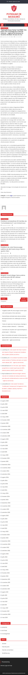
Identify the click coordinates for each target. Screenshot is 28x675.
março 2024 (5, 493)
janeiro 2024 (5, 499)
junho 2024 (5, 483)
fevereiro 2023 (6, 534)
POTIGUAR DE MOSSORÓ (14, 15)
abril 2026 (4, 413)
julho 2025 (4, 442)
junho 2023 (5, 522)
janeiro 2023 (5, 538)
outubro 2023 (5, 509)
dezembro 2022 (6, 541)
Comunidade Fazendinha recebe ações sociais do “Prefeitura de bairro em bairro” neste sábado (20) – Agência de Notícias (14, 360)
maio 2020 (5, 617)
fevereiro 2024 (6, 496)
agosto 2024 (5, 477)
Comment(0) (18, 37)
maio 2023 (5, 525)
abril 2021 (4, 605)
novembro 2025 (6, 429)
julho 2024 (4, 480)
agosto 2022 (5, 554)
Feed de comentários (7, 650)
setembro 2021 (6, 589)
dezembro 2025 (6, 426)
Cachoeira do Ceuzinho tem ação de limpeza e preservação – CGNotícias (14, 331)
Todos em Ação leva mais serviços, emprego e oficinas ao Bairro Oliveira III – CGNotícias (14, 325)
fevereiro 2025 (6, 458)
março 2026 (5, 417)
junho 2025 (5, 445)
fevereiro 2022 (6, 573)
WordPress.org (5, 653)
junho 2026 (5, 407)
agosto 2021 (5, 592)
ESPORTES (4, 627)
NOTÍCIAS (4, 630)
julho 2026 (4, 404)
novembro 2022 (6, 544)
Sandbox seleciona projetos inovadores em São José (24, 299)
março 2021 (5, 608)
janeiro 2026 (5, 423)
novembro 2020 (6, 614)
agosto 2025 (5, 439)
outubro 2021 (5, 585)
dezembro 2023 (6, 503)
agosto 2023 (5, 515)
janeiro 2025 (5, 461)
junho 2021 (4, 598)
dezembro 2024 (6, 464)
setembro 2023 (6, 512)
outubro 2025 (5, 432)
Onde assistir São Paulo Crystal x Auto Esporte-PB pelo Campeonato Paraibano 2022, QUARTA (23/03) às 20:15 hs (14, 352)
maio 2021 (4, 601)
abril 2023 (4, 528)
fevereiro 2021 (5, 611)
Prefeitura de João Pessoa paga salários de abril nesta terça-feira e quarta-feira (13, 249)
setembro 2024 (6, 474)
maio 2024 (5, 487)
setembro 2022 (6, 550)
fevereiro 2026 (6, 420)
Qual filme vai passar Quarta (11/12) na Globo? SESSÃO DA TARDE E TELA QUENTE (5, 299)
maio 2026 (5, 410)
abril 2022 (4, 566)
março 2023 (5, 531)
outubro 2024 (5, 471)
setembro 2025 (6, 436)
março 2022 (5, 569)
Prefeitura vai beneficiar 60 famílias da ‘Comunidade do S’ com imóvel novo (14, 222)
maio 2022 (5, 563)
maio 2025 (5, 448)
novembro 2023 (6, 506)
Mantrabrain (22, 673)
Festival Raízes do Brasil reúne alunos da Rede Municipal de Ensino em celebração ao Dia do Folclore (14, 318)
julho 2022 (4, 557)
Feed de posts (5, 647)
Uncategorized (4, 28)
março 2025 (5, 455)
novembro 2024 (6, 468)
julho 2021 (4, 595)
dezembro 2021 (6, 579)
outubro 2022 (5, 547)
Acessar (4, 643)
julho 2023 (4, 518)
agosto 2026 (5, 401)
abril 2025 (4, 452)
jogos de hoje (8, 665)
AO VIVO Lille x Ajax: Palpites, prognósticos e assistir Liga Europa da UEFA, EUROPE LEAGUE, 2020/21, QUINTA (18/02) (14, 368)
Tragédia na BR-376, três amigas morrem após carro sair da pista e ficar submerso (14, 312)
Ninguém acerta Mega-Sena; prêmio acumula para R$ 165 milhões (13, 276)
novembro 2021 (6, 582)
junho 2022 (5, 560)
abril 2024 (4, 490)
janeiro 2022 (5, 576)
